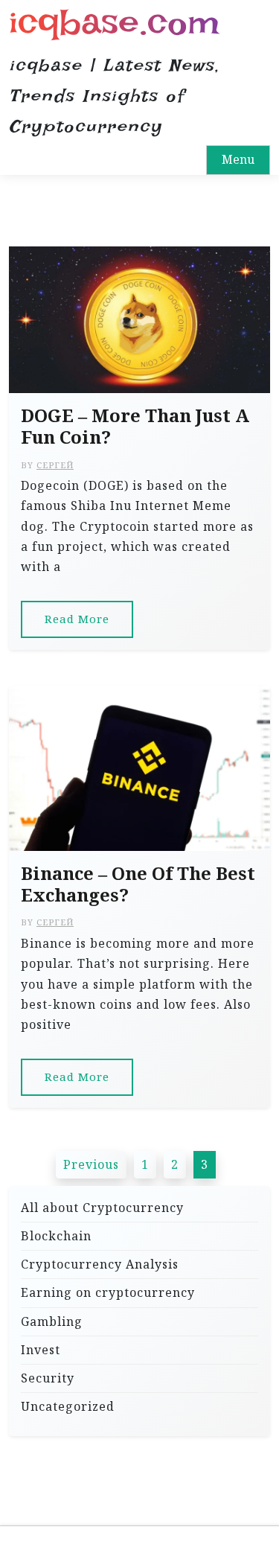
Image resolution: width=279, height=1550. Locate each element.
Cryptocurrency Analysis (100, 1264)
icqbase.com (114, 22)
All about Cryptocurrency (102, 1207)
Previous (91, 1164)
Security (47, 1378)
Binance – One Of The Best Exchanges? (138, 884)
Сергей (55, 465)
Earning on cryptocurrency (108, 1292)
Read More (77, 618)
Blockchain (56, 1236)
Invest (40, 1350)
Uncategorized (68, 1406)
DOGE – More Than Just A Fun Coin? (135, 426)
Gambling (52, 1321)
